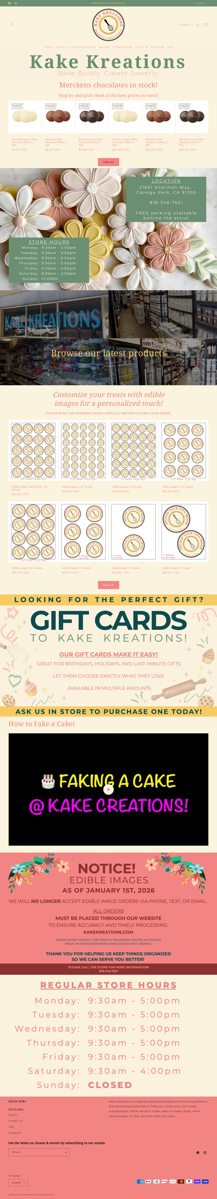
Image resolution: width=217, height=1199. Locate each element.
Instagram (15, 1132)
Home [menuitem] (48, 47)
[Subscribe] (65, 1152)
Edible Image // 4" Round (126, 568)
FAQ (11, 1126)
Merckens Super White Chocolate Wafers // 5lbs (125, 142)
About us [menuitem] (62, 47)
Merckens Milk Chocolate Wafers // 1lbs (56, 142)
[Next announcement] (147, 3)
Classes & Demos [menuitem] (84, 47)
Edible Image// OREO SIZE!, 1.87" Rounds (30, 488)
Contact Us (15, 1120)
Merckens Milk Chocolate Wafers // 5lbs (157, 142)
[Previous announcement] (69, 3)
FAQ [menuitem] (170, 47)
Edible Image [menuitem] (122, 47)
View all (108, 162)
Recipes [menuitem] (104, 47)
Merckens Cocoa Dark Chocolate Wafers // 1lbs (91, 142)
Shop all (108, 365)
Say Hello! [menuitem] (157, 47)
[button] (12, 24)
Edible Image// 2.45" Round (27, 568)
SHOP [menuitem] (139, 47)
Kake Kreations (24, 1194)
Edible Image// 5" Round (176, 568)
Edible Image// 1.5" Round (126, 486)
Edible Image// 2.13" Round (177, 486)
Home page (15, 1108)
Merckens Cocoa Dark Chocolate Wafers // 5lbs (191, 142)
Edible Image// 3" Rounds (76, 568)
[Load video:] (108, 789)
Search (12, 1114)
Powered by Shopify (43, 1194)
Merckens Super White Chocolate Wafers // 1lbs (25, 142)
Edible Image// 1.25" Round (77, 486)
